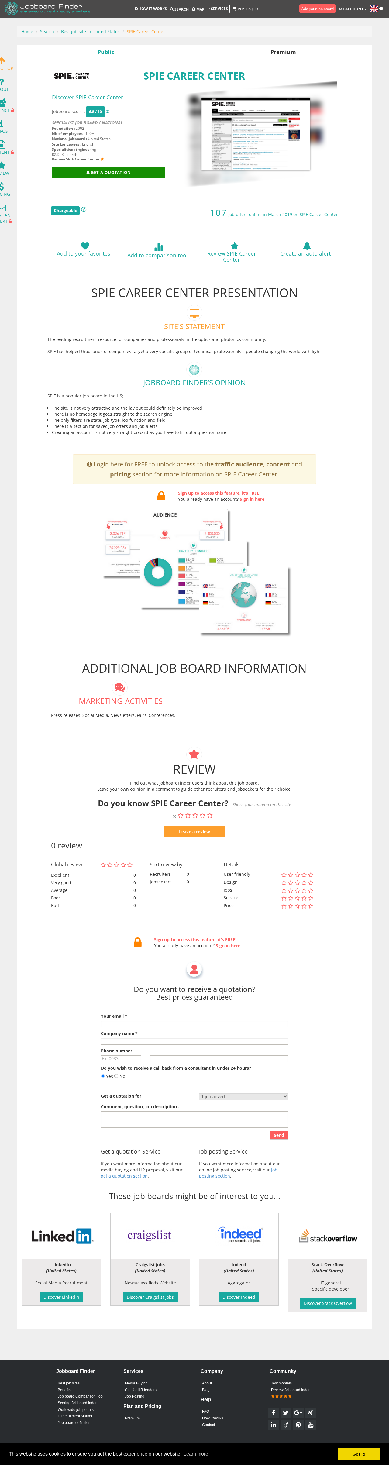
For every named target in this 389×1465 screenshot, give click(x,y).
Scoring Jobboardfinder (77, 1403)
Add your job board (317, 8)
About (207, 1383)
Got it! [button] (359, 1454)
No (121, 1076)
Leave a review (194, 831)
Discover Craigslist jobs (150, 1297)
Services (219, 8)
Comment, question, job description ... (141, 1106)
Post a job (247, 9)
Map (200, 9)
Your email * (114, 1016)
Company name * (119, 1033)
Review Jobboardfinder (290, 1390)
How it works (152, 8)
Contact (208, 1425)
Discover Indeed (238, 1297)
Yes (109, 1076)
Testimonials (281, 1383)
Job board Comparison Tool (81, 1396)
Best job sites (69, 1383)
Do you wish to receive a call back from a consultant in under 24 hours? (176, 1068)
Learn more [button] (196, 1453)
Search (181, 9)
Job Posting (134, 1396)
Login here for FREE (121, 464)
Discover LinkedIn (61, 1297)
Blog (206, 1390)
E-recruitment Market (75, 1416)
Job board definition (74, 1423)
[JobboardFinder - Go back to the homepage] (47, 9)
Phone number (116, 1051)
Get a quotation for (121, 1096)
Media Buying (136, 1383)
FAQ (205, 1411)
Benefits (64, 1390)
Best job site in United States (90, 31)
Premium (132, 1418)
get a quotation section (124, 1176)
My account (351, 9)
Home (27, 31)
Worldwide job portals (76, 1410)
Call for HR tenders (141, 1390)
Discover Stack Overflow (328, 1303)
